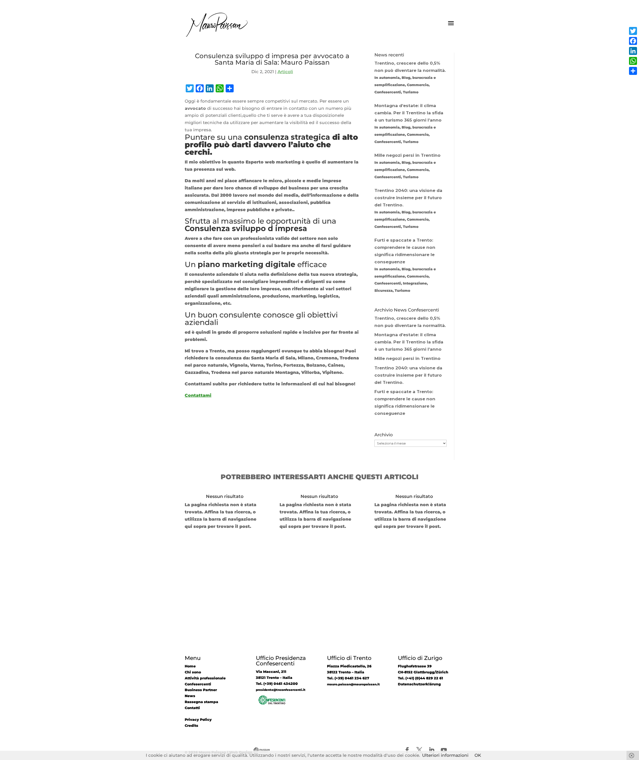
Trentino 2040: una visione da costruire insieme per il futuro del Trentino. (408, 375)
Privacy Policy (198, 719)
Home (190, 666)
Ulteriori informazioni (445, 755)
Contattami (198, 395)
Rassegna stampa (201, 702)
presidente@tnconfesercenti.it (281, 690)
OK (478, 755)
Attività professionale (205, 678)
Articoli (285, 71)
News (190, 696)
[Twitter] (633, 31)
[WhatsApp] (633, 61)
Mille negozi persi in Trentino (407, 358)
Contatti (192, 708)
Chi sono (193, 672)
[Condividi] (633, 71)
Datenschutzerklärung (419, 684)
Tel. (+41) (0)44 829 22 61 (420, 678)
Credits (191, 725)
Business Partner (201, 690)
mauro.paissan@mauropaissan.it (353, 684)
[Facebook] (633, 41)
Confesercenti (198, 684)
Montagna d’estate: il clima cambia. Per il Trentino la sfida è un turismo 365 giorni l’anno (408, 342)
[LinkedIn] (633, 51)
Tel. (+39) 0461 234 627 (348, 678)
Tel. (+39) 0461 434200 (277, 683)
